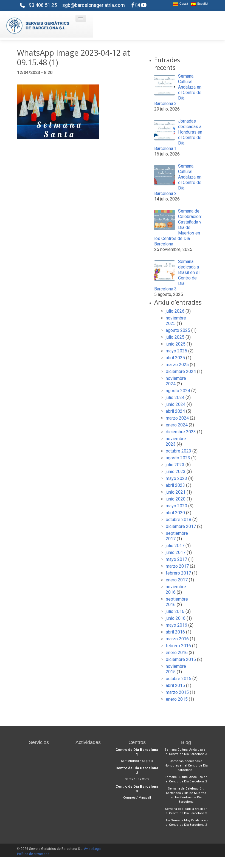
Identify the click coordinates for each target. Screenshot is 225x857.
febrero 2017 (178, 573)
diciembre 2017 (181, 526)
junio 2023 (175, 471)
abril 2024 (175, 411)
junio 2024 (175, 404)
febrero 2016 (178, 645)
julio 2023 (175, 464)
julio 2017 (175, 545)
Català (183, 3)
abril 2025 (175, 357)
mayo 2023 (176, 478)
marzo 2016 (177, 638)
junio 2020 (175, 499)
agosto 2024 (178, 390)
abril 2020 (175, 512)
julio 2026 (175, 311)
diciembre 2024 (181, 371)
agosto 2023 (178, 457)
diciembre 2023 (181, 431)
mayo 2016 (176, 625)
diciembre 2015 (181, 659)
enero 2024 (177, 425)
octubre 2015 (178, 678)
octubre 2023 (178, 451)
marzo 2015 (177, 692)
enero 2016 (177, 652)
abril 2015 (175, 685)
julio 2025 (175, 337)
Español (202, 3)
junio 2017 (175, 552)
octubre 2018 (178, 519)
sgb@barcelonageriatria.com (93, 5)
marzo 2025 (177, 364)
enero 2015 (177, 699)
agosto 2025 (178, 330)
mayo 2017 (176, 559)
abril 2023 (175, 485)
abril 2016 (175, 632)
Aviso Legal (93, 849)
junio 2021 (175, 492)
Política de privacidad (33, 854)
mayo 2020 (176, 505)
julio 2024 (175, 397)
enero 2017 (177, 579)
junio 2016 (175, 618)
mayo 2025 (176, 350)
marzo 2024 (177, 418)
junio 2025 (175, 344)
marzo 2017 (177, 566)
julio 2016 (175, 611)
